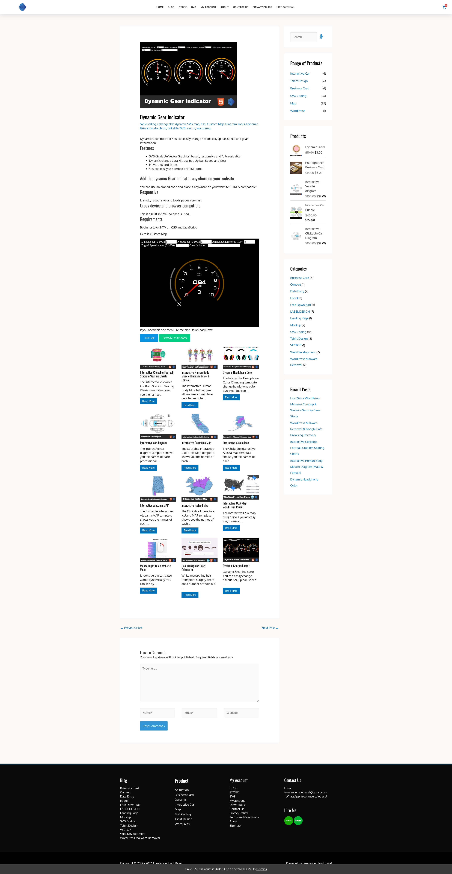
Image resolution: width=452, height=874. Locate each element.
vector (191, 128)
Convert (295, 284)
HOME (159, 7)
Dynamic (180, 799)
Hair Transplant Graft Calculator (194, 568)
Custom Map (215, 124)
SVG (193, 7)
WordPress (297, 111)
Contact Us (237, 809)
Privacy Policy (239, 813)
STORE (183, 7)
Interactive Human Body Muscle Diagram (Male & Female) (195, 376)
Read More (148, 401)
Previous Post (131, 628)
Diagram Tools (235, 124)
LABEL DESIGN (300, 311)
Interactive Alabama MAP (154, 505)
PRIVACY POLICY (262, 7)
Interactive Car (300, 73)
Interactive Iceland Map (195, 505)
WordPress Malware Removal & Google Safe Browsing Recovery (306, 429)
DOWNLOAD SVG (175, 338)
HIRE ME (149, 338)
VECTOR (296, 345)
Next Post (270, 628)
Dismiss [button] (261, 869)
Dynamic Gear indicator (236, 565)
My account (237, 800)
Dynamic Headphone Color (238, 372)
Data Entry (297, 291)
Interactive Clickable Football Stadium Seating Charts (157, 374)
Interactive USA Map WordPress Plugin (234, 505)
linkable (173, 128)
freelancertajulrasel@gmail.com (305, 792)
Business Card (299, 88)
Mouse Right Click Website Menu (155, 568)
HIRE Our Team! (285, 7)
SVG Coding (148, 124)
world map (204, 128)
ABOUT (225, 7)
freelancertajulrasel (314, 796)
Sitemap (235, 825)
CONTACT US (240, 7)
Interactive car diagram (153, 442)
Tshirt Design (299, 81)
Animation (182, 790)
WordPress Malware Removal (140, 838)
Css (203, 124)
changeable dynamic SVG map (179, 124)
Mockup (295, 325)
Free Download (300, 305)
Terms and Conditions (244, 817)
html (163, 128)
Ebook (294, 298)
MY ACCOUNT (208, 7)
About (234, 821)
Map (293, 103)
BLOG (171, 7)
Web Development (303, 352)
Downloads (237, 804)
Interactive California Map (196, 442)
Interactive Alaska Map (236, 442)
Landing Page (299, 318)
